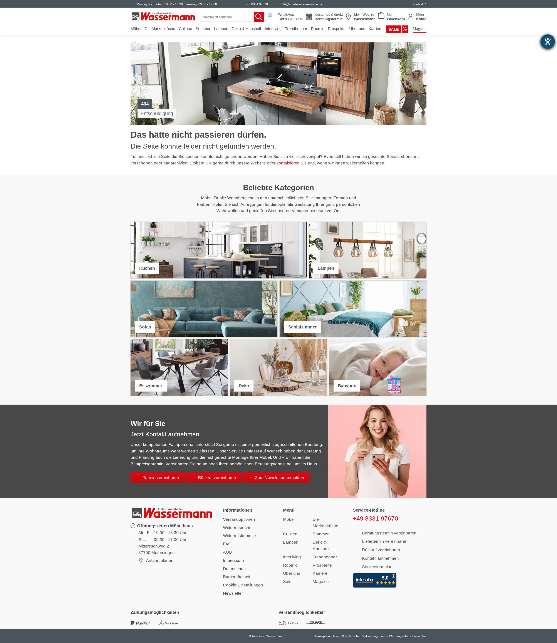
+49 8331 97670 (256, 4)
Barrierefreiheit (236, 576)
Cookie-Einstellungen (243, 585)
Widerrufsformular (239, 535)
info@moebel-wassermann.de (301, 4)
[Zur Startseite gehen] (163, 16)
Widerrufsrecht (236, 527)
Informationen (237, 510)
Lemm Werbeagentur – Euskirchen (403, 636)
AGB (227, 552)
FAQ (227, 544)
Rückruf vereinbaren (217, 477)
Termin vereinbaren (161, 477)
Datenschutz (235, 568)
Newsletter (233, 593)
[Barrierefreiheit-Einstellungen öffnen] (547, 41)
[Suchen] (259, 17)
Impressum (233, 560)
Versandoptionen (239, 519)
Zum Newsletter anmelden (279, 477)
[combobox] (227, 17)
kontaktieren (288, 163)
